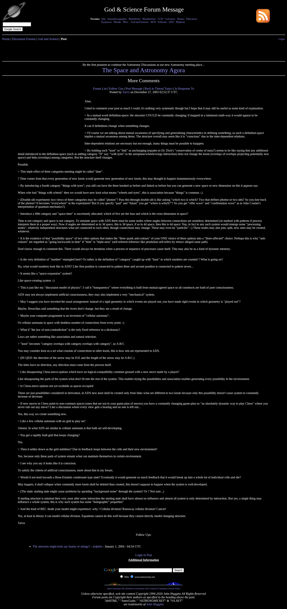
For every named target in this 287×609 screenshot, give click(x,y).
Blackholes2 (149, 18)
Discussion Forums (24, 39)
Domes (180, 18)
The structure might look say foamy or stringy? (61, 546)
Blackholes (135, 18)
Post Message (134, 88)
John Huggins (155, 604)
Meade (117, 22)
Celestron (170, 18)
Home (6, 39)
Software (162, 22)
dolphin (97, 546)
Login (281, 38)
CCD (160, 18)
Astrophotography (117, 18)
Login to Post (143, 555)
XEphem (180, 22)
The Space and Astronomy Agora (143, 70)
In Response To (184, 88)
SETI (153, 22)
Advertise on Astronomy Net (137, 589)
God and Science (140, 22)
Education (191, 18)
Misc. (126, 22)
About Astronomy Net (115, 589)
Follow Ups (116, 88)
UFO (171, 22)
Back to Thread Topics (158, 88)
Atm (103, 18)
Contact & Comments (158, 589)
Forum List (100, 88)
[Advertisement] (143, 50)
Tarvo (126, 92)
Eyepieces (106, 22)
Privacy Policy (174, 589)
